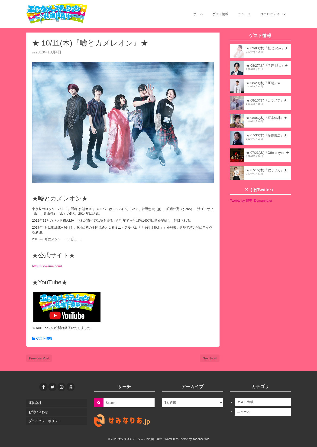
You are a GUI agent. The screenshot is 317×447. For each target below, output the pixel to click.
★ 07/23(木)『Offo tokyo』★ (267, 152)
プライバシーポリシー (45, 421)
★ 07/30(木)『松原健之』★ (266, 135)
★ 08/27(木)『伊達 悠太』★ (267, 65)
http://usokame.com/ (47, 266)
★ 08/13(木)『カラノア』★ (266, 100)
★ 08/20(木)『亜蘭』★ (263, 83)
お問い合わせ (38, 412)
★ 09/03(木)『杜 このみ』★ (267, 48)
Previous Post (39, 358)
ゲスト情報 (44, 338)
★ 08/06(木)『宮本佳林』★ (266, 118)
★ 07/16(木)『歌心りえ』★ (266, 170)
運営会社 (35, 403)
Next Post (210, 358)
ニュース (243, 412)
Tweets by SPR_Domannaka (251, 200)
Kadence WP (200, 439)
